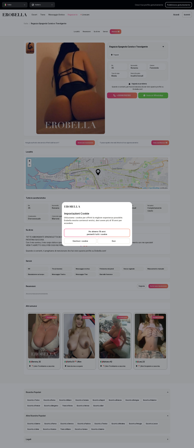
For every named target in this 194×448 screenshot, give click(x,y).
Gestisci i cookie (80, 241)
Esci (114, 241)
